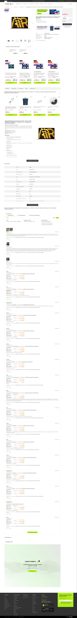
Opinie (26, 88)
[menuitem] (18, 4)
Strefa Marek (5, 601)
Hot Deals (15, 611)
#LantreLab (15, 612)
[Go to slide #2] (13, 40)
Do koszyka (10, 82)
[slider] (15, 278)
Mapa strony (5, 607)
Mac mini (33, 606)
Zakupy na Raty (16, 602)
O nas (5, 596)
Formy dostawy (16, 596)
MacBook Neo (34, 601)
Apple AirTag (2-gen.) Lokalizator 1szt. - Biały (53, 107)
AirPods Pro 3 (34, 611)
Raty (64, 16)
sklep (5, 1)
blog (11, 1)
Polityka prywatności (7, 606)
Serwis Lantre (6, 600)
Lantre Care (15, 605)
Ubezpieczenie (15, 606)
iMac (33, 605)
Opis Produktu (13, 88)
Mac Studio (33, 607)
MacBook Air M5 (34, 602)
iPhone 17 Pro (34, 596)
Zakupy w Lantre (6, 602)
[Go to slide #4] (21, 40)
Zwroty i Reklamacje (16, 600)
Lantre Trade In (32, 88)
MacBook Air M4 (10, 133)
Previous (7, 52)
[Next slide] (32, 23)
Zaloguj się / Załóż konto (26, 596)
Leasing (15, 601)
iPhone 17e (33, 600)
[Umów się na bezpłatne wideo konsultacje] (48, 606)
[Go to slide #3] (17, 40)
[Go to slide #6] (29, 40)
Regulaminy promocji (7, 605)
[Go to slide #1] (9, 40)
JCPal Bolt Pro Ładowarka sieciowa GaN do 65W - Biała (40, 107)
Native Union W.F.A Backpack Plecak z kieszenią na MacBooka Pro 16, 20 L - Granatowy (25, 107)
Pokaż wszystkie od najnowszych (32, 532)
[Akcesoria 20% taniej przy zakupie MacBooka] (48, 28)
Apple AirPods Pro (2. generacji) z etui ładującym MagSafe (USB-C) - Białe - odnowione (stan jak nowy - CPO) (11, 107)
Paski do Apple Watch (35, 612)
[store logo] (9, 4)
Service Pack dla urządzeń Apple (17, 607)
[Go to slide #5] (25, 40)
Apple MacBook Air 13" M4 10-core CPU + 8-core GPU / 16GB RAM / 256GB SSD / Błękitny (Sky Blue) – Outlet (11, 74)
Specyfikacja (21, 88)
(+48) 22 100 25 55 (44, 596)
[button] (16, 97)
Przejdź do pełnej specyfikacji (41, 40)
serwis (8, 1)
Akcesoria (7, 88)
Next (30, 52)
